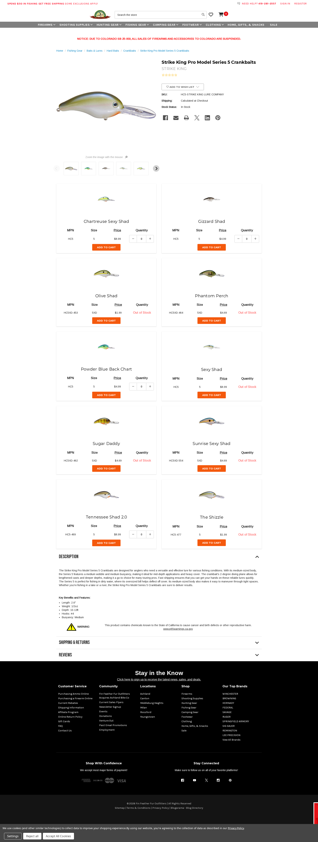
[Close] (229, 394)
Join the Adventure (196, 447)
